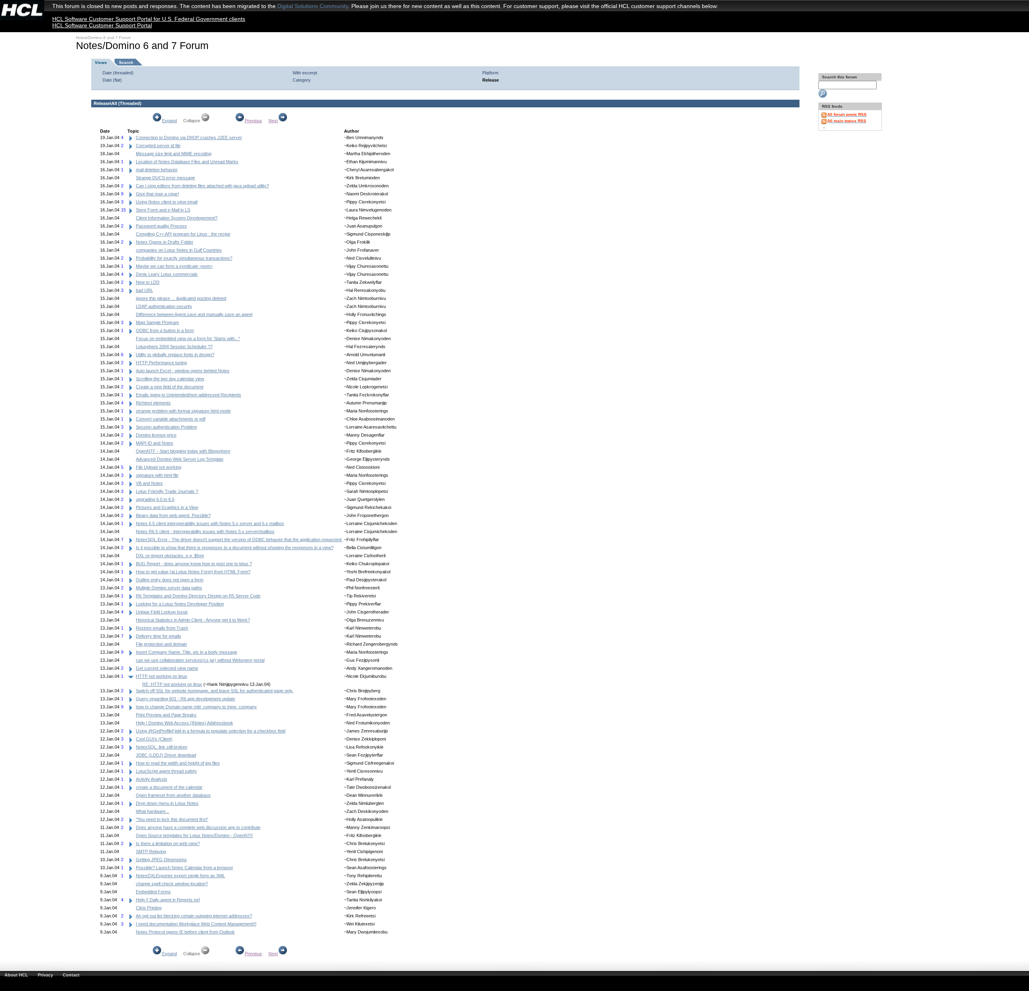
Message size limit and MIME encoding (173, 153)
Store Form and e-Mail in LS (163, 209)
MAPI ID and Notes (154, 443)
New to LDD (148, 282)
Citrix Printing (149, 907)
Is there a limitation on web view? (168, 843)
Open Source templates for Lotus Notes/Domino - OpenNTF (194, 835)
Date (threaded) (117, 72)
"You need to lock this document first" (172, 819)
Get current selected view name (167, 668)
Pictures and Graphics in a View (167, 507)
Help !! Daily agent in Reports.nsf (168, 899)
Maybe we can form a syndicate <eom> (174, 266)
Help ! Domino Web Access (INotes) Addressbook (184, 722)
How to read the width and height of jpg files (178, 763)
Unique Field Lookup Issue (162, 611)
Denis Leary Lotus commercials (167, 274)
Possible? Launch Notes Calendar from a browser (184, 867)
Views (101, 62)
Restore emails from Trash (162, 628)
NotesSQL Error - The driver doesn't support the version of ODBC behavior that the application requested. (239, 539)
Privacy (45, 975)
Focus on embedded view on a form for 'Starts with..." (188, 338)
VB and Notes (149, 483)
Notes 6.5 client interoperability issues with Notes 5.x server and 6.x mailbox (210, 523)
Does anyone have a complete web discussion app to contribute (198, 827)
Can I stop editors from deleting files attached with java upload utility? (202, 185)
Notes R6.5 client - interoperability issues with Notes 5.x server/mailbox (205, 531)
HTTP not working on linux (161, 676)
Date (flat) (112, 80)
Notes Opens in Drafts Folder (164, 242)
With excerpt (305, 72)
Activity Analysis (151, 779)
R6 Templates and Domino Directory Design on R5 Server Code (198, 595)
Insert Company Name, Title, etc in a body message (186, 652)
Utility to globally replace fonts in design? (175, 354)
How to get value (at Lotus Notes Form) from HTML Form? (193, 571)
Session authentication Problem (166, 427)
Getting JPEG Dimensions (161, 859)
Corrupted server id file (158, 145)
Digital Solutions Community (312, 6)
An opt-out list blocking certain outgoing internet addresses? (194, 915)
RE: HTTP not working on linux (172, 684)
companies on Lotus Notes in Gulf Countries (179, 250)
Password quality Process (161, 226)
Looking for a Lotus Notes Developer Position (180, 603)
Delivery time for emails (158, 636)
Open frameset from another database (173, 795)
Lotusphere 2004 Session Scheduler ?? (174, 346)
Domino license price (156, 435)
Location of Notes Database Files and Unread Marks (187, 161)
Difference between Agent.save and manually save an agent (194, 314)
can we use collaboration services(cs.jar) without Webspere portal (200, 660)
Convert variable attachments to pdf (170, 419)
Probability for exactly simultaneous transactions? (184, 258)
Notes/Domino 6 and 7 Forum (103, 37)
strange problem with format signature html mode (183, 410)
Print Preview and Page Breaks (166, 714)
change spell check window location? (172, 883)
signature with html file (157, 475)
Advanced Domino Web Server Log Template (179, 459)
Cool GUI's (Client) (154, 739)
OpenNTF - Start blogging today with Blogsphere (183, 451)
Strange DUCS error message (165, 177)
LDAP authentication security (164, 306)
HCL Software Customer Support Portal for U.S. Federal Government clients (148, 19)
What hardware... (152, 811)
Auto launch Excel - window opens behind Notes (183, 370)
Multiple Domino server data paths (169, 587)
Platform (490, 72)
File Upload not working (158, 467)
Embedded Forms (153, 891)
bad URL (144, 290)
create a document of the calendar (169, 787)
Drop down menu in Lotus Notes (167, 803)
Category (302, 80)
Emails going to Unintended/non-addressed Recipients (188, 394)
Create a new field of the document (169, 386)
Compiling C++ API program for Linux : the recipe (183, 234)
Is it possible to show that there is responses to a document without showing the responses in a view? (235, 547)
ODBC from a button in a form (165, 330)
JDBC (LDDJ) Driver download (166, 755)
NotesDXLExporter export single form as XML (180, 875)
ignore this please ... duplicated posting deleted (181, 298)
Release (490, 80)
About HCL (16, 975)
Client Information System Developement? (176, 217)
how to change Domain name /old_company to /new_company (196, 706)
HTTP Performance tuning (161, 362)
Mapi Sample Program (157, 322)
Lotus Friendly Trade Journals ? (167, 491)
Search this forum (839, 77)
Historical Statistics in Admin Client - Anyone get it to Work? (193, 620)
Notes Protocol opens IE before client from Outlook (185, 931)
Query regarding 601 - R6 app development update (185, 698)
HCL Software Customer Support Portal (102, 25)
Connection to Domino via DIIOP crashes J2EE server (189, 137)
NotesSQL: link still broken (161, 747)
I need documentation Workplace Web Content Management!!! (196, 923)
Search (126, 62)
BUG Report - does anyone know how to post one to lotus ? (194, 563)
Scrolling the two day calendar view (170, 378)
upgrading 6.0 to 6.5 (155, 499)
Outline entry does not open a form (169, 579)
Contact (71, 975)
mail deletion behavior (157, 169)
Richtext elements (153, 402)
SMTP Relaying (151, 851)
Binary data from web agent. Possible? (173, 515)
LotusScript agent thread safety (166, 771)
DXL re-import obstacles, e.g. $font (170, 555)
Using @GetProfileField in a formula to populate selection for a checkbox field (210, 730)
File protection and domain (161, 644)
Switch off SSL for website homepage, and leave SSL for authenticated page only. (214, 690)
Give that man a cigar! (157, 193)
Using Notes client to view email (166, 201)
